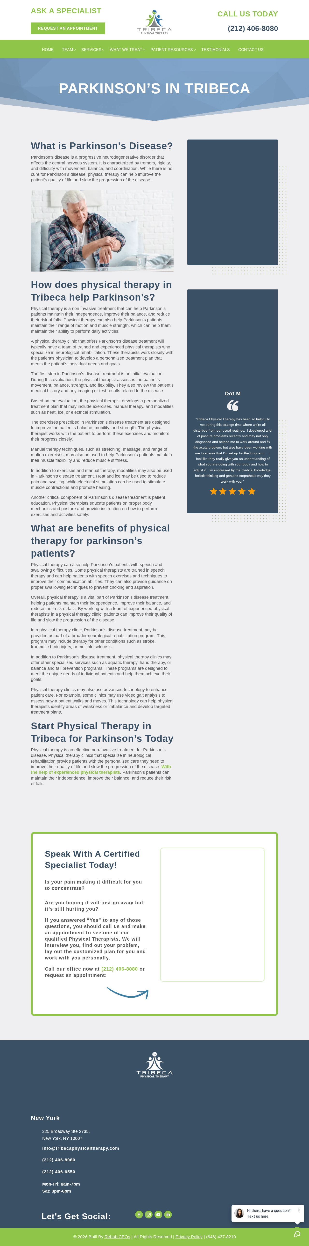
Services (91, 50)
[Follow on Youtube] (158, 1214)
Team (67, 50)
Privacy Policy (189, 1236)
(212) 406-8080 (119, 969)
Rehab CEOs (117, 1236)
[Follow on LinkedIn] (168, 1214)
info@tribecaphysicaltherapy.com (80, 1148)
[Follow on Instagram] (149, 1214)
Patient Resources (172, 50)
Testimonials (215, 50)
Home (48, 50)
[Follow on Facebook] (139, 1214)
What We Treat (126, 50)
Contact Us (251, 50)
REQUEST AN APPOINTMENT (68, 28)
